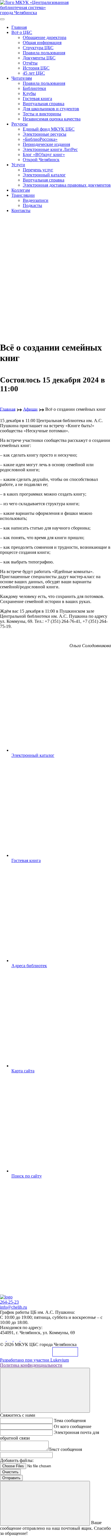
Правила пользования (44, 52)
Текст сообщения (65, 1449)
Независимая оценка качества (52, 118)
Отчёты (30, 63)
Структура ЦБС (38, 47)
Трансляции (23, 195)
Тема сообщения (70, 1420)
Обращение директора (44, 37)
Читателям (21, 78)
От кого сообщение (72, 1426)
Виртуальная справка (43, 103)
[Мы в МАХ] (17, 1339)
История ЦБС (36, 68)
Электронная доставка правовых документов (67, 185)
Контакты (20, 210)
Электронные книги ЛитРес (50, 149)
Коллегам (20, 190)
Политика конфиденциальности (31, 1365)
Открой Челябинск (41, 159)
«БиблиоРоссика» (40, 139)
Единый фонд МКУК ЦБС (49, 129)
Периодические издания (46, 144)
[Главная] (6, 1297)
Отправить (11, 1478)
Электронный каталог (44, 174)
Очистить (10, 1472)
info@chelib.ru (13, 1307)
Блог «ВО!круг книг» (44, 154)
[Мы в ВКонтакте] (3, 1339)
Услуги (18, 164)
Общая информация (42, 42)
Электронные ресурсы (44, 134)
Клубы (29, 93)
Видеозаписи (35, 200)
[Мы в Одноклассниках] (10, 1339)
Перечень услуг (38, 169)
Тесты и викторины (42, 113)
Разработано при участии (34, 1360)
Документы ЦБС (39, 57)
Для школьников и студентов (51, 108)
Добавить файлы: (17, 1460)
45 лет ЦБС (34, 73)
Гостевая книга (37, 98)
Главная (19, 27)
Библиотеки (34, 88)
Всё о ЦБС (21, 32)
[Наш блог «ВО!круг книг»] (23, 1339)
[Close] (45, 1390)
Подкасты (32, 205)
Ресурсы (19, 124)
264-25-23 (9, 1302)
